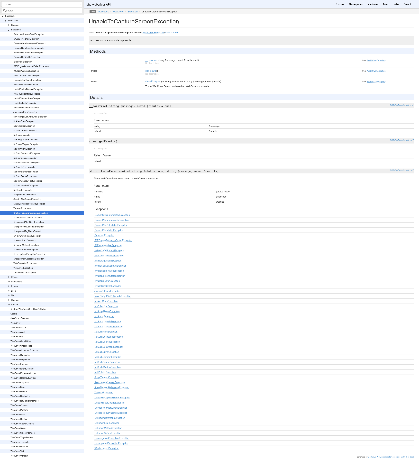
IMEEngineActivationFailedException (31, 66)
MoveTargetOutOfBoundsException (30, 116)
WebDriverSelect (18, 428)
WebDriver (13, 20)
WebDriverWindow (19, 455)
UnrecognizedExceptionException (29, 254)
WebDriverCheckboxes (21, 345)
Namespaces (356, 4)
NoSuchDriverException (24, 167)
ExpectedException (22, 61)
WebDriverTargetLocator (21, 437)
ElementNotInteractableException (29, 47)
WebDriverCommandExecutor (24, 350)
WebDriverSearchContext (22, 423)
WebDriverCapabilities (20, 341)
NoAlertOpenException (24, 121)
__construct (151, 60)
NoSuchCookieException (25, 157)
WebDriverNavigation (20, 396)
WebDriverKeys (17, 386)
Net (12, 295)
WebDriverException (23, 267)
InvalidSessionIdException (26, 107)
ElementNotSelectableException (28, 52)
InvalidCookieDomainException (28, 89)
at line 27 (409, 140)
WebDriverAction (18, 327)
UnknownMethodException (26, 244)
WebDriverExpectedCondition (24, 373)
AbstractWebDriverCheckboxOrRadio (28, 309)
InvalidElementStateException (27, 98)
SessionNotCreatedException (27, 199)
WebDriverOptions (19, 405)
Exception (16, 29)
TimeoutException (22, 208)
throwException (153, 81)
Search (407, 4)
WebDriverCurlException (24, 263)
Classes (340, 4)
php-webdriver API (98, 4)
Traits (386, 4)
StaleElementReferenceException (29, 203)
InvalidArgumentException (25, 84)
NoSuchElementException (25, 171)
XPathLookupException (24, 272)
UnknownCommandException (27, 235)
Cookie (13, 313)
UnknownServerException (25, 249)
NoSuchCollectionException (26, 153)
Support (14, 304)
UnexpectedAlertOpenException (28, 222)
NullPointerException (23, 189)
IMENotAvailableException (26, 70)
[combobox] (41, 10)
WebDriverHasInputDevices (23, 377)
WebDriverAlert (17, 331)
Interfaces (373, 4)
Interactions (16, 281)
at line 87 (409, 170)
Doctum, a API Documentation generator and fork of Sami (391, 456)
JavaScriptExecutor (19, 318)
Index (396, 4)
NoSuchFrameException (24, 176)
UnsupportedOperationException (28, 258)
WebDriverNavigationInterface (24, 400)
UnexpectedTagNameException (28, 231)
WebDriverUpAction (19, 446)
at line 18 (409, 105)
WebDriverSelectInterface (22, 432)
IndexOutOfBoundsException (27, 75)
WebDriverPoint (17, 414)
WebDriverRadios (18, 419)
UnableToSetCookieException (27, 217)
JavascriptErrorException (25, 112)
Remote (14, 299)
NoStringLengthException (25, 139)
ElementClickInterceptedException (29, 43)
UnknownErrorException (24, 240)
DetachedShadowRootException (28, 34)
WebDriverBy (16, 336)
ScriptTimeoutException (24, 194)
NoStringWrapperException (26, 144)
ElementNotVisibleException (26, 57)
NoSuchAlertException (24, 148)
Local (13, 290)
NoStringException (22, 134)
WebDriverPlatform (19, 409)
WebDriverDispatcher (20, 359)
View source (171, 32)
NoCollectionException (24, 125)
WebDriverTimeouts (19, 441)
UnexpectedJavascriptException (28, 226)
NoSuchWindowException (25, 185)
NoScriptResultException (25, 130)
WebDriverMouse (18, 391)
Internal (14, 286)
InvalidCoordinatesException (26, 93)
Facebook (10, 15)
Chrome (14, 25)
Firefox (14, 276)
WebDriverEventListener (21, 368)
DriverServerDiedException (26, 38)
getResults (150, 70)
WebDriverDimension (20, 354)
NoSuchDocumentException (26, 162)
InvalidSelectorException (25, 102)
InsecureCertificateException (27, 79)
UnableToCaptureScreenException (30, 212)
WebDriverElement (19, 364)
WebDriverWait (17, 451)
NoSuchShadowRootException (27, 180)
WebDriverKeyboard (19, 382)
